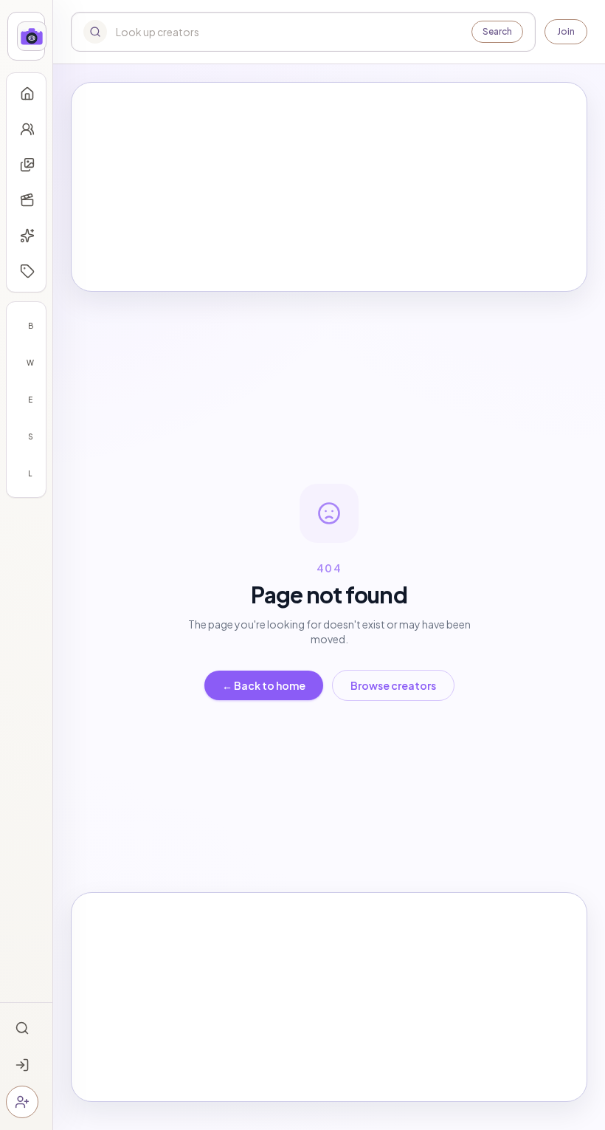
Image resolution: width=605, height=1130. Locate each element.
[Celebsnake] (26, 36)
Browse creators (393, 685)
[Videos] (27, 200)
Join (566, 31)
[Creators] (27, 129)
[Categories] (27, 271)
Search (497, 31)
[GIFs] (27, 235)
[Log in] (22, 1065)
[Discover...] (22, 1028)
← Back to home (263, 685)
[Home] (27, 94)
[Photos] (27, 164)
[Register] (22, 1102)
